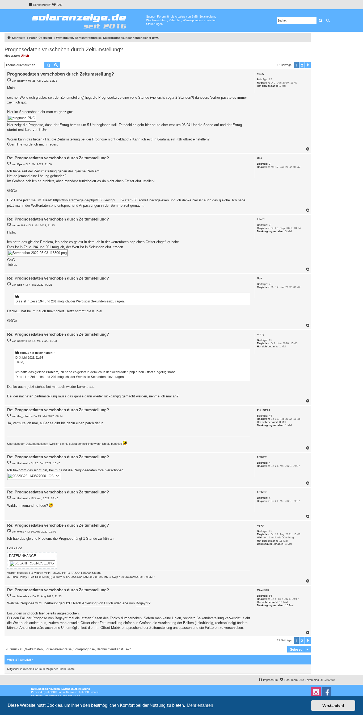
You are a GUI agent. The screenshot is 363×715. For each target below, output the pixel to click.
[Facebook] (326, 692)
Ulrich (25, 55)
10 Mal (289, 605)
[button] (308, 65)
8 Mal (282, 422)
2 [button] (302, 65)
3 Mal (288, 231)
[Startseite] (87, 20)
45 (270, 415)
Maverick (263, 589)
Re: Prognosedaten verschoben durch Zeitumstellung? (58, 158)
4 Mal (288, 543)
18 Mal (283, 540)
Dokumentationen (37, 443)
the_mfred (263, 409)
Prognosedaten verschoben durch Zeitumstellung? (64, 49)
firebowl (262, 456)
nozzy (260, 73)
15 (270, 79)
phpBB (51, 692)
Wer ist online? (20, 659)
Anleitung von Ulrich (97, 603)
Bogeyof (142, 603)
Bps (259, 157)
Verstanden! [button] (333, 705)
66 (270, 595)
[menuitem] (57, 5)
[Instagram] (316, 692)
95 (270, 531)
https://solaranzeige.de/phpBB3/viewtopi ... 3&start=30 (95, 200)
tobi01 (261, 219)
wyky (260, 525)
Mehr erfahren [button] (200, 705)
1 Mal (282, 85)
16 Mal (283, 602)
